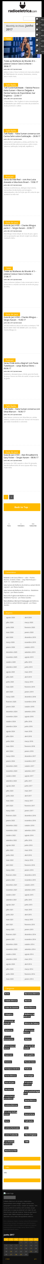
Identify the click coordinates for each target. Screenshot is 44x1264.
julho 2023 (9, 791)
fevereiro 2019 (30, 687)
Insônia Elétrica (11, 1105)
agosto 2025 (10, 672)
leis (28, 1223)
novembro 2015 (30, 880)
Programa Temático (28, 1083)
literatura (32, 1223)
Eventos (8, 1062)
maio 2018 (28, 731)
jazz (25, 1223)
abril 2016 (28, 855)
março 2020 (29, 622)
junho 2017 (28, 786)
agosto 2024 (10, 731)
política (10, 1227)
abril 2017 (28, 796)
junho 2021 (10, 915)
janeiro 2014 (29, 979)
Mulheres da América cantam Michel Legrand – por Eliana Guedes (22, 586)
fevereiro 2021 (11, 934)
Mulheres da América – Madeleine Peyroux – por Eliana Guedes (21, 591)
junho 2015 (28, 905)
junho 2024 (10, 741)
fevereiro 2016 (30, 865)
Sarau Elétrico (30, 1100)
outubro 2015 (29, 885)
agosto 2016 (29, 835)
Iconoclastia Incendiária (9, 1097)
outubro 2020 (11, 954)
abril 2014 (28, 964)
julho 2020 (9, 969)
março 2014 (29, 969)
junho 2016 (28, 845)
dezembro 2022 (11, 825)
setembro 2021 (11, 900)
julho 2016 (28, 840)
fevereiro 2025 (11, 702)
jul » (35, 1259)
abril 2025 (9, 692)
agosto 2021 (10, 905)
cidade (15, 1221)
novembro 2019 (30, 642)
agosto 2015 (29, 895)
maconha (7, 1225)
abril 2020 (28, 617)
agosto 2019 (29, 657)
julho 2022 (9, 850)
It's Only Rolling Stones (10, 1113)
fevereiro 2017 (30, 806)
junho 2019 (28, 667)
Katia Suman (8, 585)
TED (26, 1128)
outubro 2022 (11, 835)
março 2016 (29, 860)
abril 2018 (28, 736)
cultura (25, 1221)
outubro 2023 (11, 776)
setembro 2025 (11, 667)
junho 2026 (10, 627)
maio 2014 (28, 959)
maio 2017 (28, 791)
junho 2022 (10, 855)
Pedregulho (29, 1055)
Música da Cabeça (32, 1023)
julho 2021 (9, 910)
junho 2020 (10, 974)
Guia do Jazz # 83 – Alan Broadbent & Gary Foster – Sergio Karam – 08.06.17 (21, 456)
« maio (7, 1259)
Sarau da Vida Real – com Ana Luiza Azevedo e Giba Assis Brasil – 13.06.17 (21, 180)
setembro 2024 (11, 726)
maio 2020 (9, 979)
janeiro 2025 (10, 707)
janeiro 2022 (10, 880)
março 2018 (29, 741)
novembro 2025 (11, 657)
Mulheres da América (28, 1015)
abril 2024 (9, 751)
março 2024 (10, 756)
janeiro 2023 (10, 821)
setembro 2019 (30, 652)
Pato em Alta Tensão (29, 1047)
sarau (23, 1227)
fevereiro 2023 (11, 816)
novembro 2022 (11, 830)
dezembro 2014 (30, 934)
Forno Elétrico (10, 1076)
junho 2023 (10, 796)
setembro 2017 (30, 771)
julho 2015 (28, 900)
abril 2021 (9, 925)
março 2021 (10, 929)
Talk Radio (11, 84)
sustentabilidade (9, 1229)
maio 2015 (28, 910)
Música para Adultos (28, 1031)
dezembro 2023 (11, 766)
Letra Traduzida (11, 1135)
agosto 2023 (10, 786)
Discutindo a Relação (9, 1022)
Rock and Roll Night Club (31, 1092)
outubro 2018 (29, 707)
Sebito (27, 1107)
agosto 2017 (29, 776)
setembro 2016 (30, 830)
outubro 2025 (11, 662)
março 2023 (10, 811)
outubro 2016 (29, 825)
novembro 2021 (11, 890)
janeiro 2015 (29, 929)
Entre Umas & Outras (10, 1047)
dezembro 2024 (11, 712)
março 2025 (10, 697)
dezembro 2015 (30, 875)
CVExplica (8, 1014)
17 (31, 1248)
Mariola (28, 1001)
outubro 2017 (29, 766)
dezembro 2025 (11, 652)
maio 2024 (9, 746)
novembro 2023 (11, 771)
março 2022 (10, 870)
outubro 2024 (11, 721)
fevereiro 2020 (30, 627)
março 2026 (10, 642)
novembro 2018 (30, 702)
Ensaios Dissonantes (8, 1038)
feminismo (34, 1221)
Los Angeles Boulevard (9, 1143)
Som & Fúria (29, 1114)
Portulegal (29, 1076)
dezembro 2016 (30, 816)
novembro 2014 (30, 939)
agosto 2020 (10, 964)
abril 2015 (28, 915)
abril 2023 (9, 806)
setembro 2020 (11, 959)
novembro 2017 (30, 761)
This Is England (30, 1135)
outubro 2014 (29, 944)
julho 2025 (9, 677)
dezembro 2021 (11, 885)
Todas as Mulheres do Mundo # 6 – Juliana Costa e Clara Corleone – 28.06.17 (20, 64)
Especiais (8, 1055)
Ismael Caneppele (18, 1223)
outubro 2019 (29, 647)
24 (31, 1251)
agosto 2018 (29, 717)
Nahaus (28, 1039)
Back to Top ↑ (22, 507)
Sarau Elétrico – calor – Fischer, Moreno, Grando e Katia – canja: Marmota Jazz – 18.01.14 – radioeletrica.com (20, 580)
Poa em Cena (30, 1062)
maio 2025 (9, 687)
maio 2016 (28, 850)
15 (21, 1248)
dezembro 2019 (30, 637)
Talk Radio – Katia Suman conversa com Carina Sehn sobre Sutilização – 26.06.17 (22, 135)
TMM (8, 38)
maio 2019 (28, 672)
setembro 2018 (30, 712)
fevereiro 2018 (30, 746)
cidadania (10, 1221)
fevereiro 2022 (11, 875)
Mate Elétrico (30, 1007)
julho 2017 (28, 781)
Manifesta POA (11, 1151)
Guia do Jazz (12, 222)
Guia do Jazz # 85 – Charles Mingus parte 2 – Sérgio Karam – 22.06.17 (20, 226)
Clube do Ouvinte (11, 1007)
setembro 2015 (30, 890)
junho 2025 (10, 682)
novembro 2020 (11, 949)
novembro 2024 (11, 717)
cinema (20, 1221)
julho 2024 (9, 736)
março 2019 (29, 682)
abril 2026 (9, 637)
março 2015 (29, 920)
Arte (5, 1221)
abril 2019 (28, 677)
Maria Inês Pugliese (10, 596)
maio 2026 (9, 632)
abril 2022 (9, 865)
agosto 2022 (10, 845)
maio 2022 (9, 860)
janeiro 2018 (29, 751)
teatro (17, 1229)
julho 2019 (28, 662)
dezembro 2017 (30, 756)
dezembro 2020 (11, 944)
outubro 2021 (11, 895)
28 (16, 1254)
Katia (7, 1121)
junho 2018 (28, 726)
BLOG (7, 994)
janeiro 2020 (29, 632)
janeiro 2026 (10, 647)
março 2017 (29, 801)
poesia (6, 1227)
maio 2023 (9, 801)
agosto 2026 (10, 617)
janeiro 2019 (29, 692)
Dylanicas (9, 1030)
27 (11, 1254)
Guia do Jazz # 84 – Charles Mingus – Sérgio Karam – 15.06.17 (21, 318)
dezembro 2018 (30, 697)
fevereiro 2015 (30, 925)
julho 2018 (28, 721)
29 (21, 1254)
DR (29, 1221)
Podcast (10, 176)
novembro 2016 (30, 821)
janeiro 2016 (29, 870)
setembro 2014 (30, 949)
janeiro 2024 (10, 761)
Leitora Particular (12, 1128)
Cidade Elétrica (11, 1001)
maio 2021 (9, 920)
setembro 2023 (11, 781)
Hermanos (9, 1089)
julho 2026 (9, 622)
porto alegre (17, 1227)
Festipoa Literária (12, 1069)
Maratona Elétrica (32, 994)
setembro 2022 (11, 840)
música (21, 1225)
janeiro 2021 (10, 939)
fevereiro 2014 (30, 974)
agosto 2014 (29, 954)
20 (11, 1251)
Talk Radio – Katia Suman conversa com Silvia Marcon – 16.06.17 (22, 410)
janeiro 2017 (29, 811)
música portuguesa (30, 1225)
